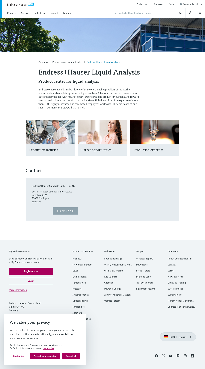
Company (43, 62)
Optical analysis (80, 300)
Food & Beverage (113, 258)
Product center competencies (67, 62)
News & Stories (175, 276)
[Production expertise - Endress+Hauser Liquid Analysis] (175, 141)
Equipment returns (145, 288)
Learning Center (144, 276)
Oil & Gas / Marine (113, 270)
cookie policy (48, 348)
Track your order (144, 282)
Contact (172, 4)
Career (171, 270)
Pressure (76, 288)
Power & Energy (112, 288)
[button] (31, 271)
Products (77, 258)
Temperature (79, 282)
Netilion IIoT (78, 306)
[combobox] (193, 4)
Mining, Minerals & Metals (117, 294)
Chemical (108, 282)
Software (77, 312)
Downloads (158, 4)
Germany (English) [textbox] (191, 4)
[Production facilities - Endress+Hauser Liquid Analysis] (71, 141)
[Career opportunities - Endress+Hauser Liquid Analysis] (123, 141)
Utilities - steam (112, 300)
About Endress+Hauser (180, 258)
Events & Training (177, 282)
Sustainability (174, 294)
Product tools (142, 4)
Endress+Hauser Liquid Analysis (103, 62)
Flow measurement (82, 264)
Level (75, 270)
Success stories (175, 288)
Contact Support (144, 258)
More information (18, 289)
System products (80, 294)
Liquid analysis (79, 276)
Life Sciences (110, 276)
